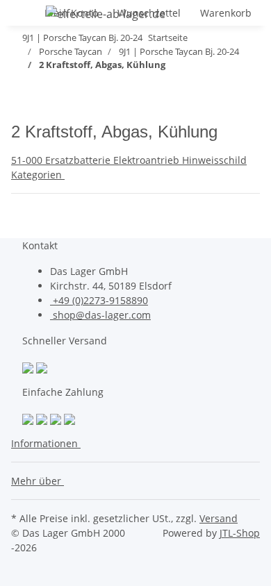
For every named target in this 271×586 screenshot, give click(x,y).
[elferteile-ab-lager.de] (105, 13)
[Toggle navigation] (28, 16)
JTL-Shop (240, 532)
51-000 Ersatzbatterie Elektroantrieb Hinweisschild (129, 160)
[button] (48, 443)
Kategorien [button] (38, 174)
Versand (218, 518)
